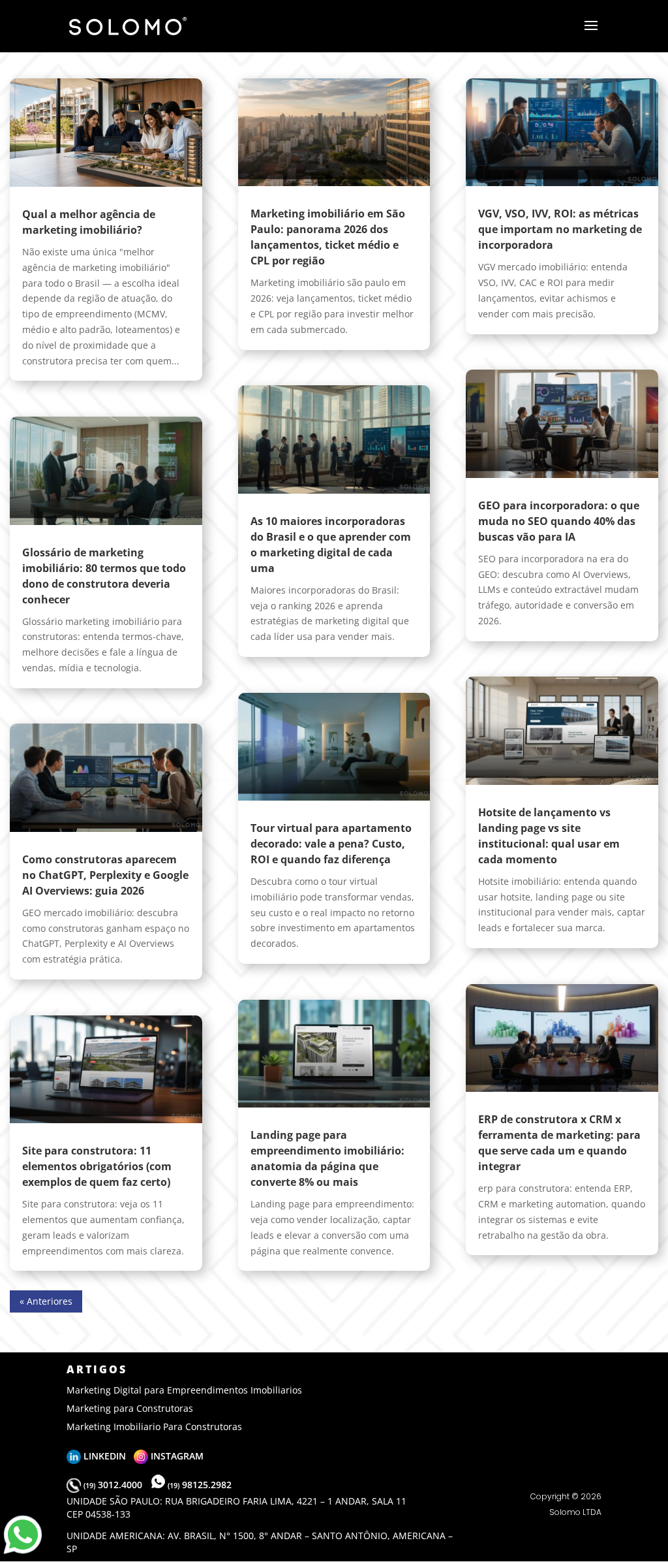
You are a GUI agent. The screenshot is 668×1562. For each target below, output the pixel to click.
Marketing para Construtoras (130, 1408)
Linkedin (107, 1456)
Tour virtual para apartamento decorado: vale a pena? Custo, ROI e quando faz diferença (331, 844)
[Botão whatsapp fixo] (23, 1554)
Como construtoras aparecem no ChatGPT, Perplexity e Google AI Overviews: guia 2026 (105, 875)
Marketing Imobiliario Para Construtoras (154, 1426)
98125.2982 (200, 1484)
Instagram (176, 1456)
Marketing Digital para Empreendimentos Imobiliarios (184, 1390)
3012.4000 (114, 1484)
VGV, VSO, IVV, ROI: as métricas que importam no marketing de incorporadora (560, 229)
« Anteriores (46, 1301)
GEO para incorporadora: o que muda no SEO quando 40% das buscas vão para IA (558, 521)
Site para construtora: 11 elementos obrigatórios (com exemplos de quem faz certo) (97, 1166)
